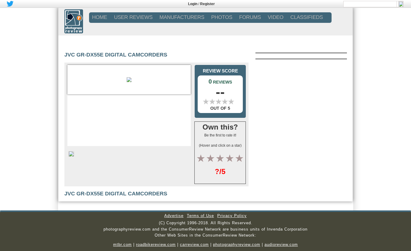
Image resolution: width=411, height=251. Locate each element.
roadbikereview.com (156, 244)
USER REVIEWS (133, 17)
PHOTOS (221, 17)
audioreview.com (281, 244)
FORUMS (250, 17)
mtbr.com (122, 244)
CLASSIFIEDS (306, 17)
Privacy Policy (232, 215)
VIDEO (275, 17)
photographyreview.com (236, 244)
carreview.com (194, 244)
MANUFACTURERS (181, 17)
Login (192, 4)
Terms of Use (200, 215)
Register (207, 4)
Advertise (174, 215)
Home (99, 17)
